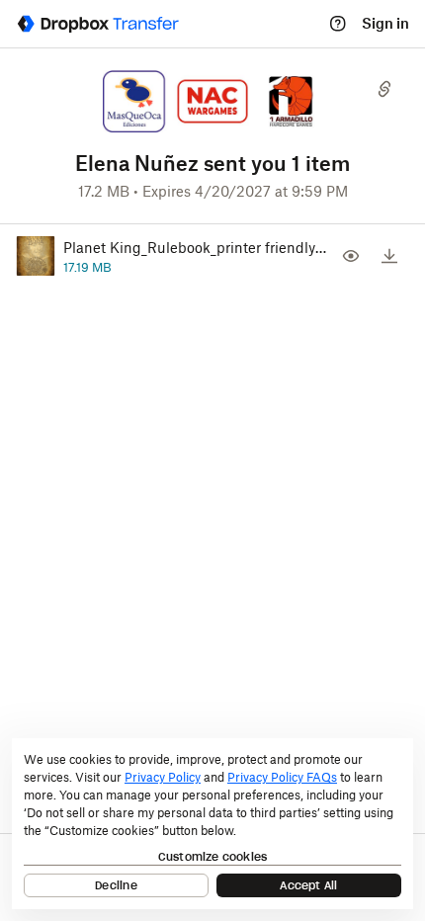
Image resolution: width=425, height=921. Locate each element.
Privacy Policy (163, 777)
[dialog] (212, 823)
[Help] (338, 24)
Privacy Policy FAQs (282, 777)
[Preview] (350, 256)
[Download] (389, 256)
